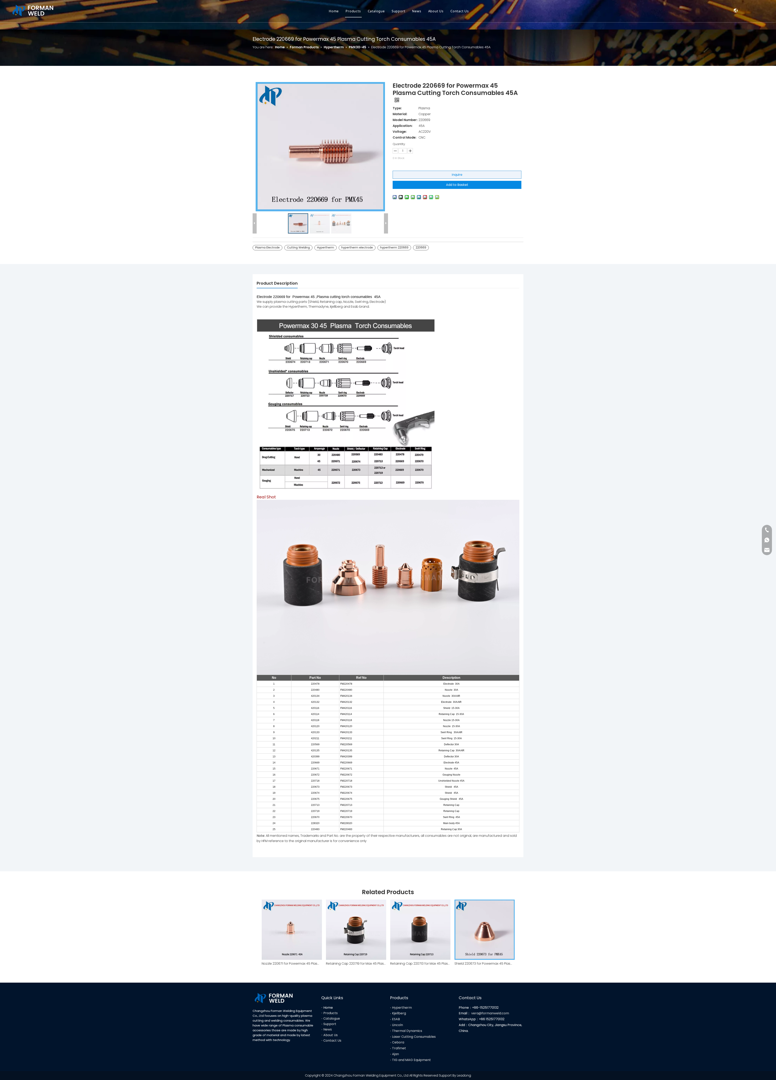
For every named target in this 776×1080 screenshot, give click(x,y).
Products (353, 11)
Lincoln (397, 1025)
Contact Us (459, 11)
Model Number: (405, 120)
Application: (402, 125)
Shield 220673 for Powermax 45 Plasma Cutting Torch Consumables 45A (484, 963)
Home (334, 11)
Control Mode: (404, 137)
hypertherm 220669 (394, 247)
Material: (400, 114)
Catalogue (376, 11)
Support (398, 11)
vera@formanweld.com (490, 1013)
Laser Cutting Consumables (414, 1036)
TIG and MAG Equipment (411, 1060)
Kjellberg (399, 1013)
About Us (436, 11)
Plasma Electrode (267, 247)
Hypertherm (325, 247)
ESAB (396, 1019)
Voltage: (400, 131)
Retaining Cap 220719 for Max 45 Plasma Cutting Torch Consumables (356, 963)
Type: (397, 108)
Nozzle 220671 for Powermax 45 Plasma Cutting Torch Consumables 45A (292, 963)
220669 (421, 247)
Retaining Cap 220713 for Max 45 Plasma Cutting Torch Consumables (420, 963)
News (416, 11)
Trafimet (399, 1048)
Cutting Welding (298, 247)
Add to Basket (457, 184)
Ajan (395, 1054)
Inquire (457, 174)
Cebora (398, 1042)
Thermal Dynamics (407, 1030)
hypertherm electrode (357, 247)
